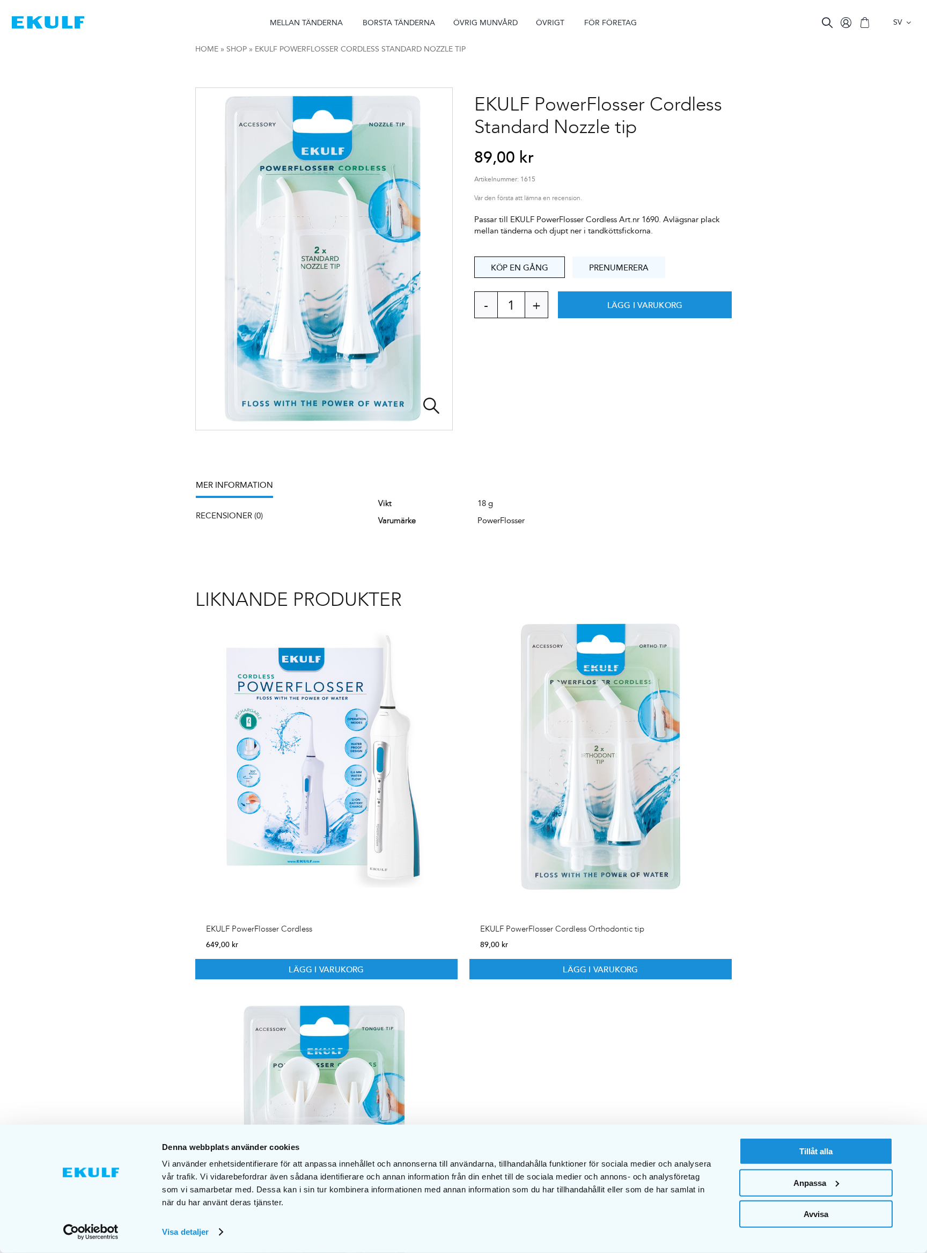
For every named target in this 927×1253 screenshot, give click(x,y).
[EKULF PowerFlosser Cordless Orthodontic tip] (600, 756)
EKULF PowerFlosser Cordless (259, 929)
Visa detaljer (185, 1231)
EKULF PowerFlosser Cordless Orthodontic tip (562, 929)
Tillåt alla (816, 1151)
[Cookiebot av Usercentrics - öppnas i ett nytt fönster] (91, 1232)
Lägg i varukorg (644, 304)
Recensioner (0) (229, 515)
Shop (236, 49)
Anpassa (809, 1182)
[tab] (239, 488)
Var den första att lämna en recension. (528, 198)
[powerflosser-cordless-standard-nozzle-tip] (324, 258)
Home (206, 49)
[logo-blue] (48, 20)
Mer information (234, 485)
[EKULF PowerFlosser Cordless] (326, 756)
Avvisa (816, 1214)
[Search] (827, 22)
